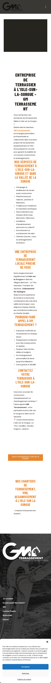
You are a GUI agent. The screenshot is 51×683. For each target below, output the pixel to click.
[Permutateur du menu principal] (46, 7)
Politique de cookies (24, 679)
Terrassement (8, 598)
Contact (6, 619)
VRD (4, 607)
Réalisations (7, 615)
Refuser (25, 674)
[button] (47, 642)
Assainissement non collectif (14, 602)
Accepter (25, 667)
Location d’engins (9, 611)
